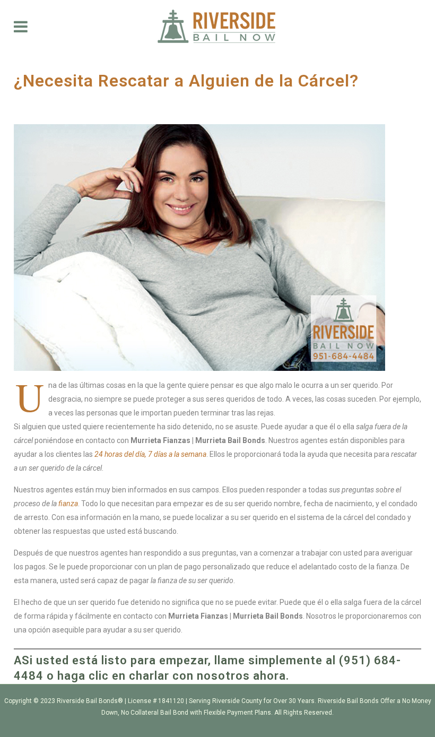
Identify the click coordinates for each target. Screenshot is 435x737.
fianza (68, 503)
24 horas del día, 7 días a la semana (150, 454)
